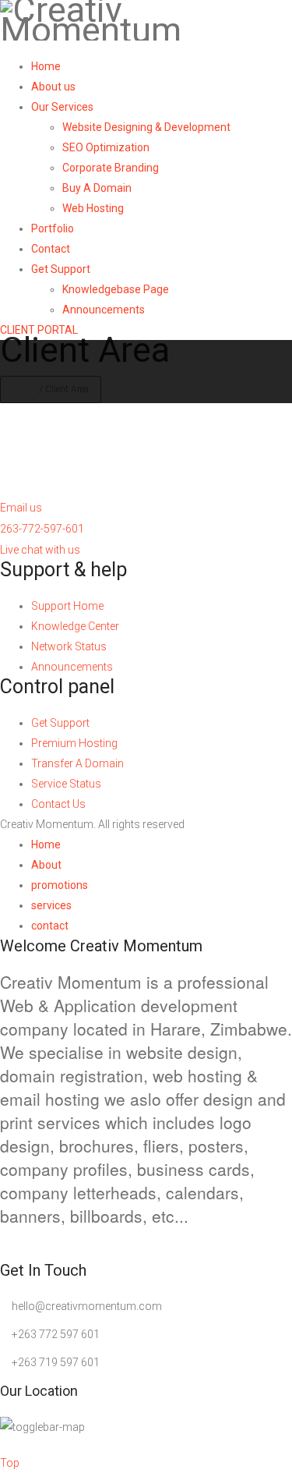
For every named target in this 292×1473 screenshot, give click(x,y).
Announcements (103, 309)
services (51, 905)
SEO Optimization (106, 147)
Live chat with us (40, 550)
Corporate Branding (110, 167)
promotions (59, 885)
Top (9, 1463)
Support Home (67, 606)
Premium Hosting (74, 743)
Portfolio (52, 228)
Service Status (66, 783)
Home (46, 66)
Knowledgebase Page (115, 289)
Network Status (69, 646)
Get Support (60, 269)
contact (50, 925)
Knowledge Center (75, 626)
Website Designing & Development (146, 127)
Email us (21, 507)
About (46, 865)
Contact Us (58, 804)
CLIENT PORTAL (39, 330)
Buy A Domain (97, 188)
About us (53, 86)
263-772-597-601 (42, 528)
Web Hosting (93, 208)
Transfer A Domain (77, 763)
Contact (50, 249)
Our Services (62, 107)
